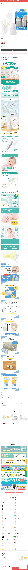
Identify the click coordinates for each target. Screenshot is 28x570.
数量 (1, 46)
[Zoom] (27, 35)
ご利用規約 (2, 555)
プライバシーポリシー (3, 557)
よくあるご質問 (2, 554)
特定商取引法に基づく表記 (3, 556)
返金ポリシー (2, 558)
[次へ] (27, 22)
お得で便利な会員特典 (3, 553)
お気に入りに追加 (14, 50)
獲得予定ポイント (3, 43)
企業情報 (1, 559)
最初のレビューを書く (23, 403)
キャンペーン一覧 (14, 492)
